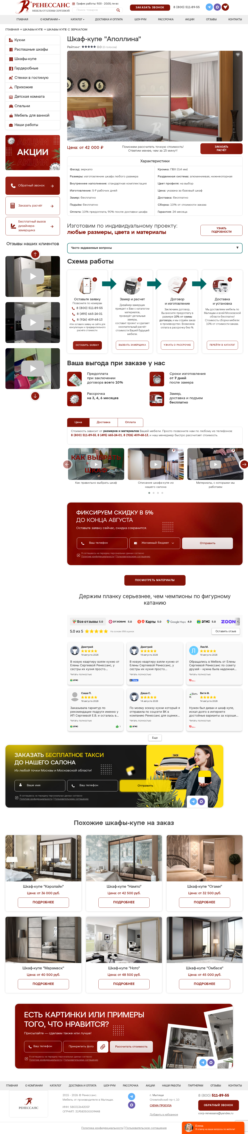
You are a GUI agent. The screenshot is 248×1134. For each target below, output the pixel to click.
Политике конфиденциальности (97, 557)
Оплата (130, 422)
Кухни (20, 40)
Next (35, 396)
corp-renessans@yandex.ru (215, 1113)
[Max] (217, 7)
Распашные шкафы (31, 49)
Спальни (22, 106)
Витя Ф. (205, 693)
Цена (78, 422)
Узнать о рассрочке (177, 345)
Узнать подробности (221, 230)
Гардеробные (26, 68)
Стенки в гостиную (31, 78)
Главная (22, 19)
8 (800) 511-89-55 (186, 7)
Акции (189, 19)
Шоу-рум (140, 19)
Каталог (76, 19)
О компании (49, 19)
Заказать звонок (150, 7)
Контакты (235, 19)
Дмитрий (147, 646)
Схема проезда (161, 1105)
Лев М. (204, 646)
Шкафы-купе (33, 29)
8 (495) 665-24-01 (186, 2)
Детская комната (30, 96)
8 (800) (213, 1095)
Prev (35, 254)
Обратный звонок (218, 1105)
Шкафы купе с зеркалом (67, 29)
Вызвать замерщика (132, 345)
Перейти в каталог (222, 345)
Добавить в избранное (164, 1115)
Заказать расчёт (221, 149)
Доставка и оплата (109, 19)
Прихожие (24, 87)
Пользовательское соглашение (146, 1128)
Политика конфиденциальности (102, 1128)
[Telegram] (209, 7)
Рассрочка (166, 19)
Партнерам (195, 1085)
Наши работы (26, 125)
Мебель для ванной (32, 115)
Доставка (103, 422)
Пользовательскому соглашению (133, 557)
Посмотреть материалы (155, 580)
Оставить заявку (87, 345)
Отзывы (211, 19)
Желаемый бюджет (155, 543)
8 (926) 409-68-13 (186, 12)
